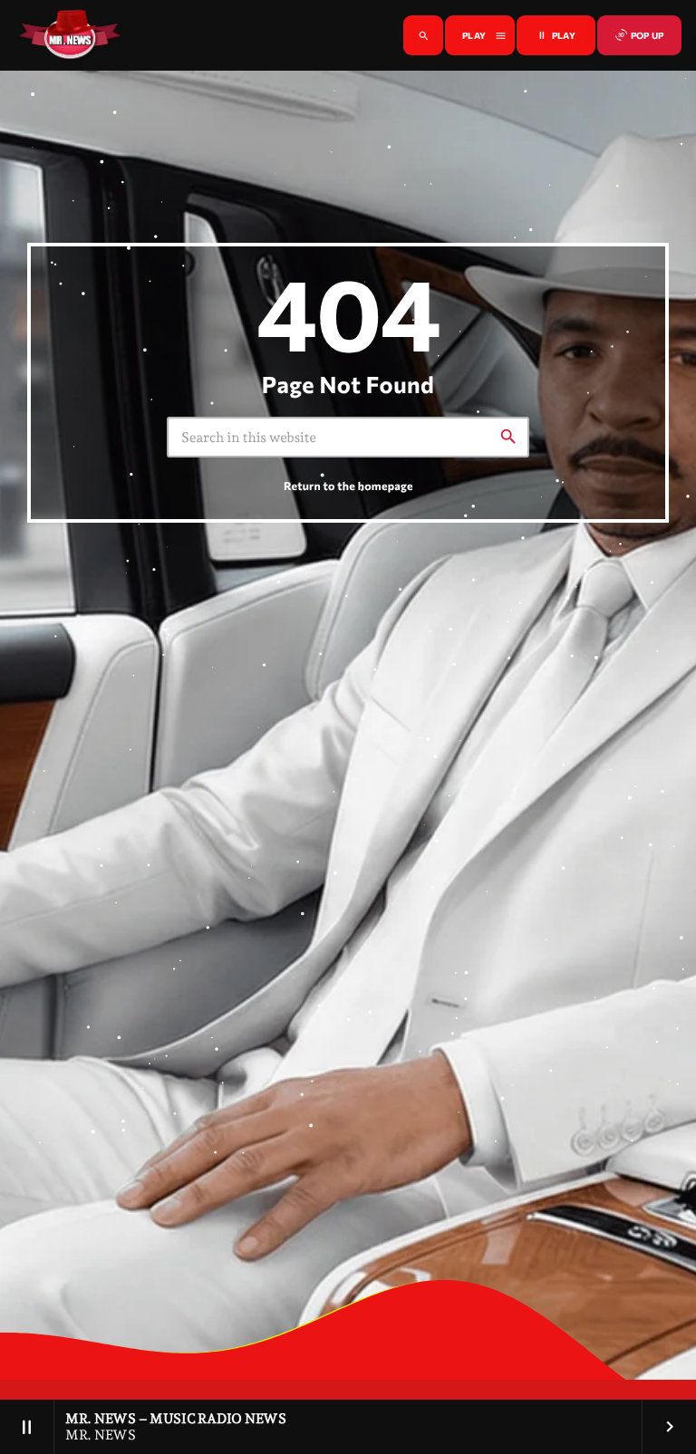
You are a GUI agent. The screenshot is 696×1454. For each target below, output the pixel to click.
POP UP (639, 35)
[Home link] (69, 35)
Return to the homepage (348, 485)
